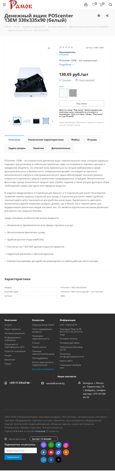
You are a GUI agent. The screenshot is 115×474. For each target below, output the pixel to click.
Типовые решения (14, 333)
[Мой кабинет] (85, 4)
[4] (69, 47)
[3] (66, 47)
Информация (67, 320)
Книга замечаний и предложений (42, 363)
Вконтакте (44, 452)
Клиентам (38, 320)
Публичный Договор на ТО (71, 348)
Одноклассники (66, 452)
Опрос (7, 363)
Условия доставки (70, 342)
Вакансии (9, 359)
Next (52, 121)
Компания (10, 320)
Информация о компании (12, 339)
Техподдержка (40, 358)
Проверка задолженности (40, 337)
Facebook (51, 460)
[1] (60, 47)
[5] (72, 47)
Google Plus (44, 460)
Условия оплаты (69, 338)
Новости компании (15, 351)
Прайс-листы (39, 346)
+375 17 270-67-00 (19, 382)
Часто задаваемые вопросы (42, 330)
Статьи (36, 342)
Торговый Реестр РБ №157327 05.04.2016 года (71, 332)
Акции (8, 355)
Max (59, 452)
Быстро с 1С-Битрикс (41, 439)
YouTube (51, 452)
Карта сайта (66, 360)
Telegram (59, 445)
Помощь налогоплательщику (43, 352)
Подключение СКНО (43, 324)
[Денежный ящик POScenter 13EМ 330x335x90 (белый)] (31, 82)
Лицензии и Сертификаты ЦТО (14, 345)
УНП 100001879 (68, 324)
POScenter (64, 54)
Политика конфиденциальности (72, 355)
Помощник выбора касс (70, 366)
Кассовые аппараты (43, 369)
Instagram (66, 445)
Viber (44, 445)
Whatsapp (51, 445)
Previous (9, 121)
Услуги (8, 324)
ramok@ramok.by (55, 383)
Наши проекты (12, 329)
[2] (63, 47)
